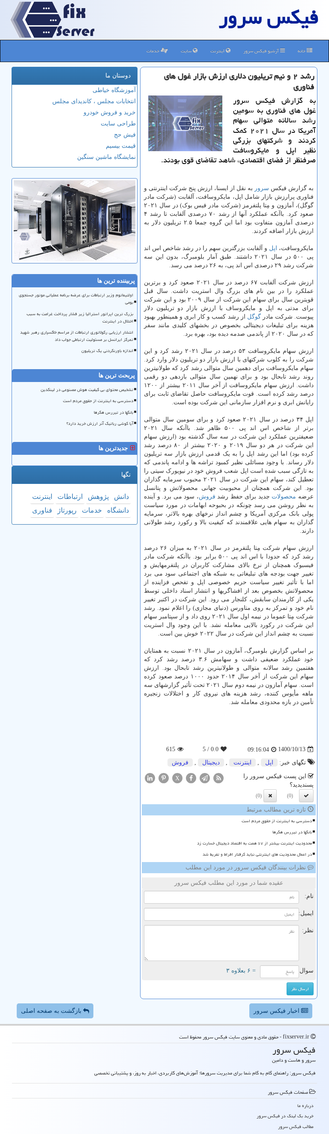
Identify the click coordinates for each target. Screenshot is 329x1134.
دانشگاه (118, 510)
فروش (207, 496)
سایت (187, 50)
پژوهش (98, 496)
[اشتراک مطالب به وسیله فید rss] (218, 777)
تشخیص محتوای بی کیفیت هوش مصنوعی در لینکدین (87, 389)
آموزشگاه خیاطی (114, 90)
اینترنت (218, 50)
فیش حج (125, 134)
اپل (273, 248)
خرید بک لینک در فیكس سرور (285, 1115)
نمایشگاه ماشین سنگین (106, 157)
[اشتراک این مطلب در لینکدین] (150, 777)
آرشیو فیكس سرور (261, 50)
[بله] (306, 795)
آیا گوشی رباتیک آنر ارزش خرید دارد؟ (99, 423)
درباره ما (305, 1105)
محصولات (284, 496)
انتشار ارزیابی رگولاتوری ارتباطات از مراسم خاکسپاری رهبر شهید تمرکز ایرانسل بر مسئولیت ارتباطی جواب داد (76, 336)
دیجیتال (211, 762)
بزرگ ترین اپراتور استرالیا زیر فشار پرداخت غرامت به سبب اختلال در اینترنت (80, 317)
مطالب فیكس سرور (296, 1126)
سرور (261, 188)
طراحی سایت (118, 123)
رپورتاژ (67, 510)
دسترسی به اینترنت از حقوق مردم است (277, 821)
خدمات (154, 50)
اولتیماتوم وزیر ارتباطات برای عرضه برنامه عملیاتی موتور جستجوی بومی (76, 299)
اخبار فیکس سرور (277, 1011)
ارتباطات (70, 496)
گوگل (254, 316)
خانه (302, 50)
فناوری (42, 510)
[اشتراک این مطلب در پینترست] (164, 777)
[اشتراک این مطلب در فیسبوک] (191, 777)
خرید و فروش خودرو (110, 112)
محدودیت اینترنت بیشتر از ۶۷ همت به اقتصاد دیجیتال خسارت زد (254, 843)
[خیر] (270, 795)
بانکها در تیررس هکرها (292, 832)
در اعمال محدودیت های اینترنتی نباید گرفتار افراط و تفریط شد (257, 854)
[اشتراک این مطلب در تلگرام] (205, 777)
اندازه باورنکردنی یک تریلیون (107, 350)
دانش (121, 496)
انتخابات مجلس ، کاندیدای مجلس (94, 101)
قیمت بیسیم (121, 146)
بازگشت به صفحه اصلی (52, 1011)
